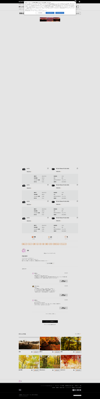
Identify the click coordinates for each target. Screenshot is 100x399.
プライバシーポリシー (38, 10)
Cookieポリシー (35, 9)
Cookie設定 (40, 12)
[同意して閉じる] (75, 1)
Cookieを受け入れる (59, 12)
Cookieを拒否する (50, 12)
